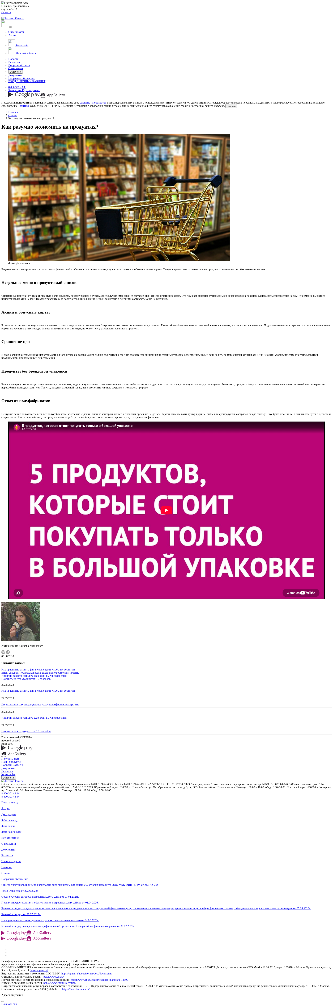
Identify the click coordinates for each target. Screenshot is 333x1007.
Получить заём (10, 758)
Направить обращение (21, 78)
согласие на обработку (93, 102)
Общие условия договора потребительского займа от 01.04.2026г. (40, 896)
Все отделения (10, 837)
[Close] (2, 1001)
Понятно (231, 106)
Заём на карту (9, 820)
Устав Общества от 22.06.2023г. (20, 890)
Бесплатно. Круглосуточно (24, 90)
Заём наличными (11, 831)
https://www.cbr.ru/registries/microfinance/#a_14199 (99, 979)
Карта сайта (8, 774)
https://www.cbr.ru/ (53, 976)
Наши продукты (11, 761)
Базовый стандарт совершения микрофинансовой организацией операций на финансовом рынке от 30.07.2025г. (68, 926)
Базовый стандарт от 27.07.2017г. (21, 914)
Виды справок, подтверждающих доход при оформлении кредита (40, 672)
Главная (13, 112)
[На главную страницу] (12, 781)
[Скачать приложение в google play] (24, 96)
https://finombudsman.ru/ (75, 989)
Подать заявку (9, 802)
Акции (12, 35)
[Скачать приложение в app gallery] (52, 96)
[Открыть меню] (10, 27)
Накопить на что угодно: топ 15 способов (26, 678)
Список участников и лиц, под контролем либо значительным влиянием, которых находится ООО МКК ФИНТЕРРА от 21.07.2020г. (80, 884)
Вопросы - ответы (12, 764)
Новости (13, 58)
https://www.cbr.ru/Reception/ (59, 982)
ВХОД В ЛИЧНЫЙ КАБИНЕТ (26, 81)
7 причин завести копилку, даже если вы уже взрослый (34, 675)
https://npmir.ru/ (39, 970)
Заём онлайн (8, 826)
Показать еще (9, 1003)
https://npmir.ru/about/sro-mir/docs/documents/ (86, 973)
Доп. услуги (8, 814)
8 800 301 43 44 (17, 87)
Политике (23, 105)
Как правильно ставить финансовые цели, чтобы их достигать (38, 669)
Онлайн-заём (16, 31)
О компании (15, 68)
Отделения (15, 71)
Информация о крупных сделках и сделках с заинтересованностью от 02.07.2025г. (50, 920)
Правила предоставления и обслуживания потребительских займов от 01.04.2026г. (50, 902)
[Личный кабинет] (5, 26)
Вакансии (14, 62)
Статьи (12, 115)
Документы (15, 75)
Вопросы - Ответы (19, 65)
